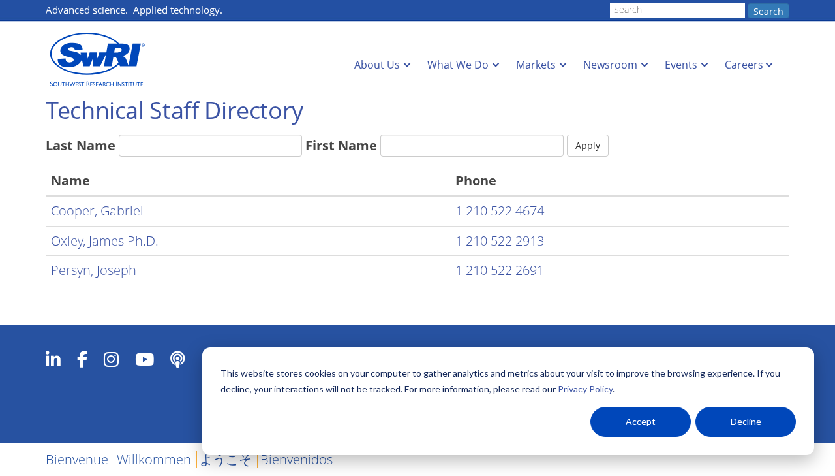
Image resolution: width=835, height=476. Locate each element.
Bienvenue (77, 459)
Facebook (82, 359)
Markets (536, 64)
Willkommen (154, 459)
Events (681, 64)
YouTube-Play (144, 359)
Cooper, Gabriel (97, 210)
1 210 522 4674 (499, 210)
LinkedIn (53, 359)
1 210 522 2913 (499, 240)
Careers (744, 64)
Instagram (111, 359)
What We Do (458, 64)
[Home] (101, 59)
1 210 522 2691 (499, 270)
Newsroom (610, 64)
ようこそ (226, 459)
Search (768, 11)
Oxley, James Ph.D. (105, 240)
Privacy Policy (585, 388)
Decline (746, 421)
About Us (377, 64)
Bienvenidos (296, 459)
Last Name (80, 145)
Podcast (177, 359)
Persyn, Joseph (93, 270)
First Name (341, 145)
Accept (641, 421)
